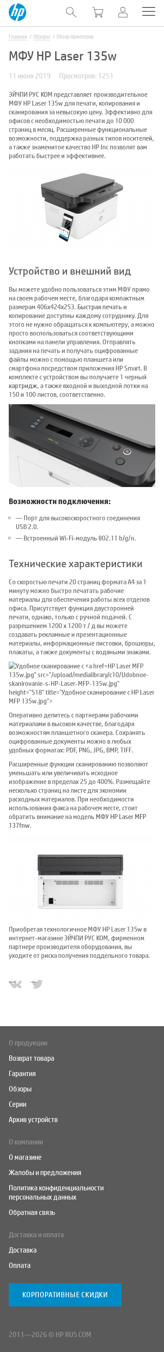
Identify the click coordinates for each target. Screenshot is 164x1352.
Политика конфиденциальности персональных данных (56, 1192)
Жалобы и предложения (45, 1172)
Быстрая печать (99, 307)
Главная (18, 36)
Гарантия (22, 1073)
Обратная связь (32, 1212)
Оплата (20, 1265)
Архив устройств (33, 1119)
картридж (23, 385)
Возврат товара (31, 1058)
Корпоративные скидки (65, 1294)
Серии (17, 1104)
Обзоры (41, 36)
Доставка (23, 1250)
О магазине (25, 1157)
